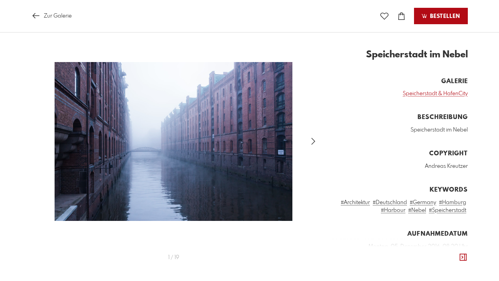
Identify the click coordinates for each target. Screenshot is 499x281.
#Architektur (355, 202)
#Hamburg (452, 202)
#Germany (423, 202)
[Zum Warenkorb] (401, 16)
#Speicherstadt (447, 210)
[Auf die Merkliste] (384, 16)
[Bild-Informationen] (463, 257)
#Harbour (393, 210)
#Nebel (417, 210)
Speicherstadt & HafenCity (435, 93)
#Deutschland (390, 202)
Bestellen (444, 16)
